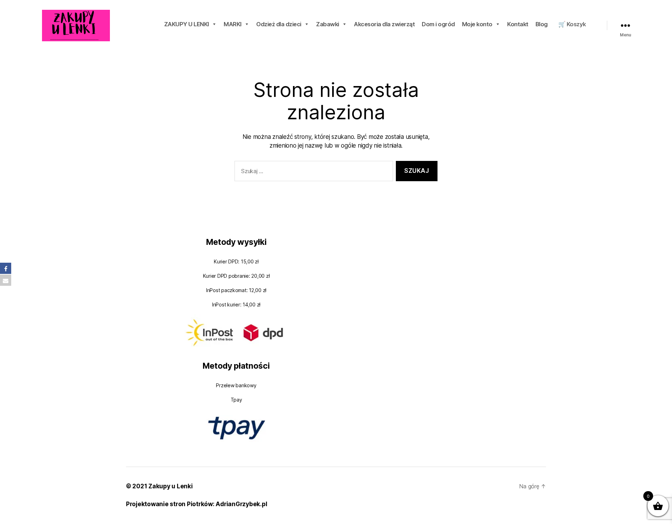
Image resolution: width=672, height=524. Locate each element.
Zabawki (327, 24)
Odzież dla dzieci (278, 24)
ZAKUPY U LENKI (186, 24)
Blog (542, 24)
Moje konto (477, 24)
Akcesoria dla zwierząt (384, 24)
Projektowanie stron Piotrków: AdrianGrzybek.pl (196, 504)
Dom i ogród (438, 24)
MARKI (232, 24)
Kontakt (517, 24)
